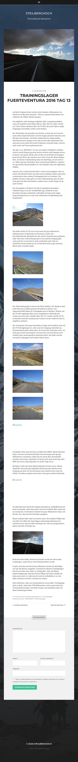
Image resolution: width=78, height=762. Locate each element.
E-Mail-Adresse (47, 658)
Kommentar (17, 629)
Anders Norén (43, 748)
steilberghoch (39, 13)
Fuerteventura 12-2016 (22, 597)
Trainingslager (47, 597)
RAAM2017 (29, 599)
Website (16, 669)
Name (15, 658)
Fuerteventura (19, 599)
